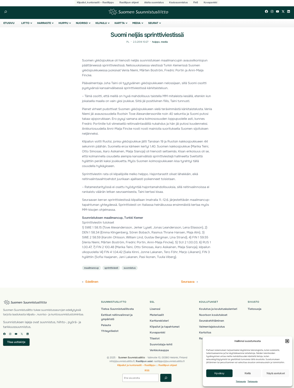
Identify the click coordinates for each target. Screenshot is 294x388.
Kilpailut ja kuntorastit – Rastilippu (136, 365)
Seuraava (187, 282)
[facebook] (266, 11)
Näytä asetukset (276, 373)
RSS (147, 370)
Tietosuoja (241, 381)
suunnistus (130, 267)
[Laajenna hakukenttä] (5, 12)
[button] (287, 341)
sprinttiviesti (111, 267)
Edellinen (91, 282)
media (164, 41)
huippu (156, 41)
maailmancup (91, 267)
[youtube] (277, 11)
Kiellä (248, 373)
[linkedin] (288, 11)
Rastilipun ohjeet (167, 365)
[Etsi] (165, 378)
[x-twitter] (283, 11)
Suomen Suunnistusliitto (131, 357)
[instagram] (272, 11)
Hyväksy (219, 373)
